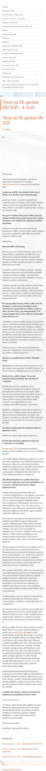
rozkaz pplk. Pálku (11, 448)
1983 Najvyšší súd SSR (10, 50)
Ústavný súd (6, 73)
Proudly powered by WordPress (12, 769)
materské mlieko (17, 632)
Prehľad (5, 7)
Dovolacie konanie (8, 69)
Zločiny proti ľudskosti (9, 23)
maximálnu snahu (29, 661)
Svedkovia (6, 38)
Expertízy (5, 42)
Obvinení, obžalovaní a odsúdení (13, 19)
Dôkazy (4, 30)
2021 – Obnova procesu (10, 81)
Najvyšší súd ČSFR (8, 61)
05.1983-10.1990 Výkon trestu (12, 54)
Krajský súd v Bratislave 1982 (12, 46)
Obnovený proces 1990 (10, 65)
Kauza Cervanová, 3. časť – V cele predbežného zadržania (22, 757)
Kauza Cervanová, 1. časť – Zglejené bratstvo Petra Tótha (22, 744)
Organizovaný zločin (9, 34)
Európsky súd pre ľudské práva (13, 77)
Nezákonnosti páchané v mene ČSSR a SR (17, 26)
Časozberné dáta (8, 11)
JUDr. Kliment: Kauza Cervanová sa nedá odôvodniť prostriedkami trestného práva (20, 86)
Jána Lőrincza (31, 451)
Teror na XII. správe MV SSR (23, 120)
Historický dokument (9, 57)
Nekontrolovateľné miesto (11, 184)
